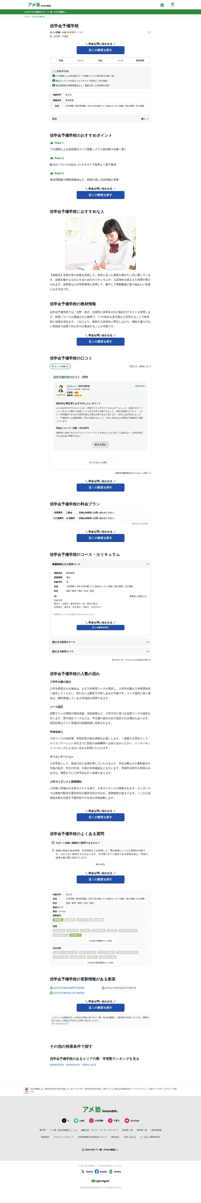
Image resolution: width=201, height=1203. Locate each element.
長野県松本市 (73, 1064)
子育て (117, 1120)
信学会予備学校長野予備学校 (69, 987)
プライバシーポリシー (63, 1136)
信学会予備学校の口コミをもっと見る (131, 473)
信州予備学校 (61, 377)
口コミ (81, 60)
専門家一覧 (142, 1129)
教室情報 (140, 60)
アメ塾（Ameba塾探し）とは (63, 1129)
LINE (82, 1120)
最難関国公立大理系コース (66, 564)
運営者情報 (156, 1129)
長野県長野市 (57, 1064)
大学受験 (99, 1120)
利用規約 (45, 1136)
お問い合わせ (129, 1136)
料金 (100, 60)
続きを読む (100, 444)
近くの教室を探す (100, 50)
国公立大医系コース (62, 651)
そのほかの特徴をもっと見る (100, 940)
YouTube (135, 1120)
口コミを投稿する (62, 366)
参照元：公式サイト (138, 596)
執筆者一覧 (127, 1129)
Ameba (89, 1171)
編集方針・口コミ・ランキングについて (99, 1129)
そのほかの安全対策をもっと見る (100, 962)
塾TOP (27, 16)
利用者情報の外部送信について (92, 1136)
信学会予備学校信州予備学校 (121, 987)
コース (120, 60)
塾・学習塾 (55, 36)
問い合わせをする (60, 1023)
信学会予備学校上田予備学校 (69, 992)
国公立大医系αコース (63, 642)
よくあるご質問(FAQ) (150, 1136)
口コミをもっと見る (98, 462)
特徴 (61, 60)
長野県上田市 (89, 1064)
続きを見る (100, 864)
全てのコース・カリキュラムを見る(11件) (130, 659)
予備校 (65, 36)
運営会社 (115, 1136)
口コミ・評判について (141, 366)
